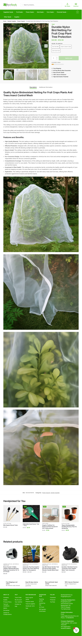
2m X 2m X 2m (56, 50)
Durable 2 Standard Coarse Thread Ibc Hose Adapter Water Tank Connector (69, 568)
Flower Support (21, 21)
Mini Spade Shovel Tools (10, 525)
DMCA (5, 608)
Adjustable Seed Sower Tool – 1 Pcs (31, 524)
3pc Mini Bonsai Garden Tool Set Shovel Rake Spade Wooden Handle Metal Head (50, 568)
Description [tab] (33, 87)
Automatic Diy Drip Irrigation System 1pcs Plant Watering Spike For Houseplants (31, 568)
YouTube (52, 602)
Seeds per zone (30, 606)
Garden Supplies (12, 21)
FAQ (16, 606)
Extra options (7, 523)
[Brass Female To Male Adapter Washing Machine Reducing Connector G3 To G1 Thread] (11, 554)
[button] (46, 46)
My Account (18, 600)
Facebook (53, 597)
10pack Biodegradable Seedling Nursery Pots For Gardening (69, 526)
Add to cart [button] (12, 533)
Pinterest (52, 600)
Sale (27, 608)
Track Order (18, 597)
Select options (12, 576)
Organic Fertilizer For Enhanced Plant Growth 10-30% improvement (50, 526)
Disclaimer (6, 610)
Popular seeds (30, 601)
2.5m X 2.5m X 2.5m (66, 46)
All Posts (41, 607)
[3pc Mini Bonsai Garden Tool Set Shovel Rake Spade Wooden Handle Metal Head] (50, 554)
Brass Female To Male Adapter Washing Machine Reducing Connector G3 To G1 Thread (11, 569)
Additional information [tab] (45, 87)
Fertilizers (45, 523)
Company (6, 597)
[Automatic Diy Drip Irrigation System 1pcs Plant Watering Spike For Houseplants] (31, 554)
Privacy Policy (7, 602)
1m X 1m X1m (55, 46)
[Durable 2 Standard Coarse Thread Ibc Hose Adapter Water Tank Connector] (70, 554)
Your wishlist (18, 602)
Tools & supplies (30, 604)
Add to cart (68, 58)
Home (4, 21)
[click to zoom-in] (26, 46)
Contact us (18, 604)
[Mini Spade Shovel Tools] (11, 513)
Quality (5, 600)
